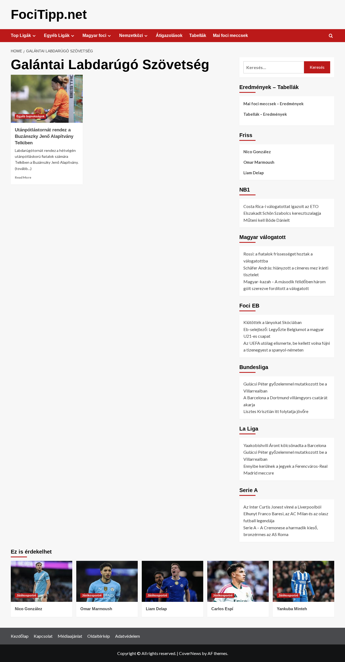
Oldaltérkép (98, 636)
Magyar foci (94, 35)
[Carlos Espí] (238, 581)
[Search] (330, 36)
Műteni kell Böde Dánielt (266, 220)
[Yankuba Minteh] (303, 581)
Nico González (257, 151)
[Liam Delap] (172, 581)
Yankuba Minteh (292, 608)
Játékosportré (26, 595)
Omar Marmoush (258, 162)
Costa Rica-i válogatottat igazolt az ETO (281, 206)
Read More (23, 177)
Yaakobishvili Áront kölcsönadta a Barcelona (284, 445)
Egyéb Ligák (57, 35)
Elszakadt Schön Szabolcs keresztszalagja (282, 213)
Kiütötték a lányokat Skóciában (272, 322)
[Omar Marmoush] (107, 581)
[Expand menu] (34, 35)
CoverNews (190, 653)
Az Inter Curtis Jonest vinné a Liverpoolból (282, 506)
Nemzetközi (131, 35)
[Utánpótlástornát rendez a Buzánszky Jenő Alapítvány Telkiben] (47, 99)
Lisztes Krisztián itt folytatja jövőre (275, 411)
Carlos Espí (222, 608)
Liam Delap (253, 172)
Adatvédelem (127, 636)
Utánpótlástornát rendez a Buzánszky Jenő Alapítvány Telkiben (44, 136)
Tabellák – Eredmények (265, 114)
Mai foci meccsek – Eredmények (273, 103)
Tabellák (197, 35)
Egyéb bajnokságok (30, 116)
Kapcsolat (43, 636)
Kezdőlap (20, 636)
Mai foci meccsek (230, 35)
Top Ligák (21, 35)
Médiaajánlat (70, 636)
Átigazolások (169, 35)
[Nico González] (41, 581)
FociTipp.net (49, 14)
